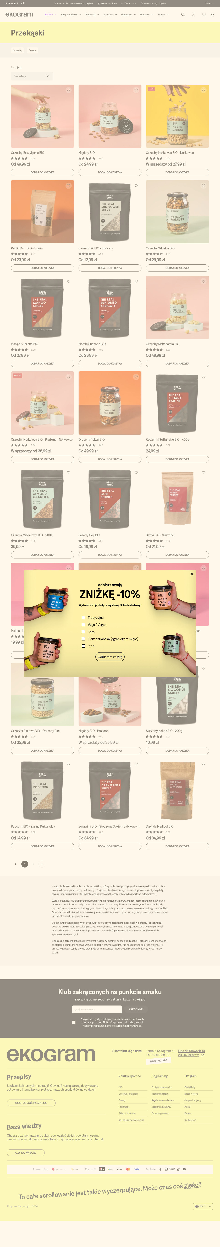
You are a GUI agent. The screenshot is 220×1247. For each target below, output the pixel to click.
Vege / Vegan (97, 625)
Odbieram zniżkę (110, 657)
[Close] (192, 574)
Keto (91, 632)
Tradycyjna (96, 617)
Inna (91, 646)
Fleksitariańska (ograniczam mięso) (113, 639)
